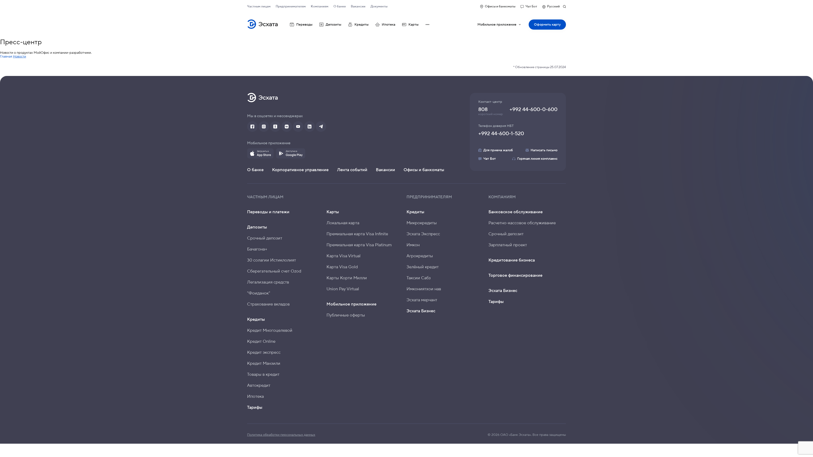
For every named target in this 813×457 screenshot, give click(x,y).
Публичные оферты (345, 315)
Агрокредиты (419, 256)
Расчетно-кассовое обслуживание (522, 223)
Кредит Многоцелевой (269, 330)
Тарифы (254, 407)
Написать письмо (544, 150)
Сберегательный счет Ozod (274, 271)
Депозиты (257, 227)
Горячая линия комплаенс (537, 159)
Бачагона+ (257, 249)
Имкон (413, 245)
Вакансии (358, 6)
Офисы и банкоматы (500, 6)
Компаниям (319, 6)
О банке (339, 6)
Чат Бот (531, 6)
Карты (332, 212)
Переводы (304, 24)
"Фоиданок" (258, 293)
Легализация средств (268, 282)
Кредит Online (261, 341)
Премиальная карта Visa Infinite (357, 234)
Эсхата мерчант (421, 300)
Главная (6, 56)
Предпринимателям (291, 6)
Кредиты (256, 319)
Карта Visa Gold (342, 267)
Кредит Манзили (263, 363)
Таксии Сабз (418, 278)
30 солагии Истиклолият (271, 260)
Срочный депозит (264, 238)
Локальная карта (342, 223)
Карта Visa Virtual (343, 256)
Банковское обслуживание (515, 212)
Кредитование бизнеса (511, 260)
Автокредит (258, 385)
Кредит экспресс (264, 352)
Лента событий (352, 170)
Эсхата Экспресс (423, 234)
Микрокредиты (421, 223)
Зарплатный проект (507, 245)
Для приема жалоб (498, 150)
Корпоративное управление (300, 170)
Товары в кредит (263, 374)
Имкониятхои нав (423, 289)
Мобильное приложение (502, 26)
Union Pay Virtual (342, 289)
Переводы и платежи (268, 212)
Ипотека (388, 24)
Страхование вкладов (268, 304)
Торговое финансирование (515, 275)
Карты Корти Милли (346, 278)
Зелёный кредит (422, 267)
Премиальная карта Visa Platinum (359, 245)
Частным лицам (259, 6)
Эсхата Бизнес (420, 311)
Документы (379, 6)
